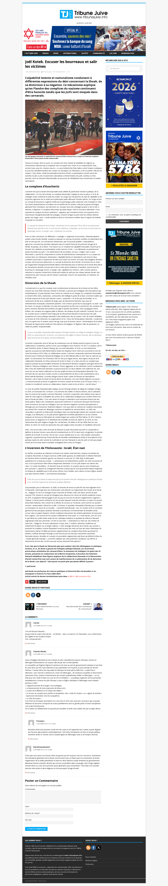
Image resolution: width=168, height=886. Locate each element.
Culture (113, 53)
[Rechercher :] (124, 69)
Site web (28, 820)
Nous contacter (90, 857)
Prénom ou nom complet (115, 198)
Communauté (99, 53)
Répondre (31, 643)
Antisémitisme (60, 72)
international (70, 53)
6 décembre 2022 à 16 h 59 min (42, 750)
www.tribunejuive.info (73, 855)
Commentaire (30, 789)
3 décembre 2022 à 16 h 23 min (42, 626)
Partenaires (89, 864)
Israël (56, 53)
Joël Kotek (42, 582)
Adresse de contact (32, 813)
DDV (32, 582)
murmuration (127, 53)
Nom (27, 806)
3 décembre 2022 (34, 72)
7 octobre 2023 (31, 53)
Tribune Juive (47, 72)
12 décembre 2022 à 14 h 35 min (46, 724)
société (84, 53)
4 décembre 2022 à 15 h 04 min (42, 654)
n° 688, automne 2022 (79, 576)
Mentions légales (91, 860)
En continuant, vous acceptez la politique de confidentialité (123, 216)
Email (108, 206)
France (45, 53)
